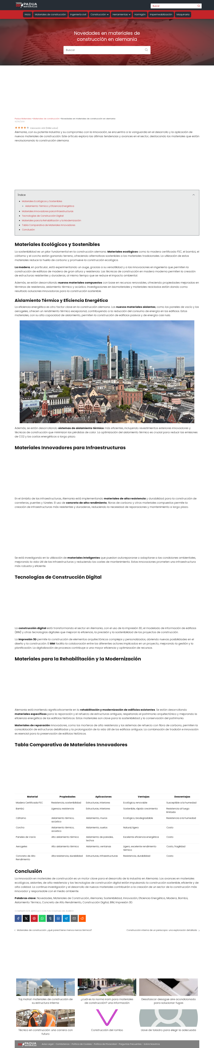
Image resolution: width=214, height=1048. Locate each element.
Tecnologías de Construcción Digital (42, 215)
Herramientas (120, 14)
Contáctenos (62, 1044)
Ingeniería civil (78, 14)
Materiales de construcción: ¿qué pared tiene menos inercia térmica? (54, 930)
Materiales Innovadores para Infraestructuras (47, 211)
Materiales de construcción (50, 14)
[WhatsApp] (42, 918)
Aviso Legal (47, 1044)
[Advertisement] (107, 93)
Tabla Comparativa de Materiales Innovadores (48, 225)
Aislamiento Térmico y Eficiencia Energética (49, 206)
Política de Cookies (82, 1044)
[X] (26, 918)
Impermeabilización (161, 14)
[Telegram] (66, 918)
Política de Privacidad (105, 1044)
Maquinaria (183, 14)
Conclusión (28, 229)
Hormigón (140, 14)
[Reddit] (82, 918)
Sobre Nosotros (152, 1044)
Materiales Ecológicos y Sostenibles (42, 201)
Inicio (28, 14)
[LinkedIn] (58, 918)
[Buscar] (199, 5)
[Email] (74, 918)
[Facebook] (18, 918)
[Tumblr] (50, 918)
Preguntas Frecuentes (130, 1044)
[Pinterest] (34, 918)
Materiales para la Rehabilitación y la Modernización (51, 220)
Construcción (98, 14)
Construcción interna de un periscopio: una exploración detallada (162, 930)
